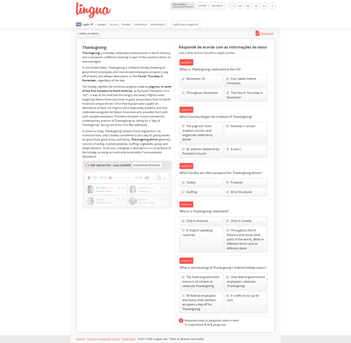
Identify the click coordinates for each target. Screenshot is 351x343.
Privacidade (128, 339)
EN (240, 5)
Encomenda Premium (146, 165)
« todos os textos (88, 33)
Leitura (101, 24)
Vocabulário (158, 24)
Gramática (140, 24)
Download (267, 33)
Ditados (126, 24)
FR (256, 5)
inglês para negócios (185, 24)
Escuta (114, 24)
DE (248, 5)
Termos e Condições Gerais (103, 339)
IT (272, 5)
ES (264, 5)
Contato (80, 339)
